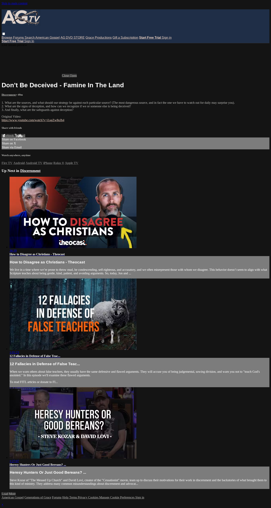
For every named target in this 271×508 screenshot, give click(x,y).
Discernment (9, 94)
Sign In (29, 41)
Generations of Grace (37, 497)
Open (73, 75)
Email (21, 135)
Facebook (8, 135)
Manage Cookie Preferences (117, 497)
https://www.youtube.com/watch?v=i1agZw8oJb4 (33, 120)
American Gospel (47, 37)
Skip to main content (14, 3)
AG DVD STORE (73, 37)
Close (66, 75)
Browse (7, 37)
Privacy (83, 497)
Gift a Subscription (125, 37)
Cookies (93, 497)
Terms (73, 497)
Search (30, 37)
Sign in (167, 37)
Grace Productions (99, 37)
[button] (3, 34)
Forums (19, 37)
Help (65, 497)
